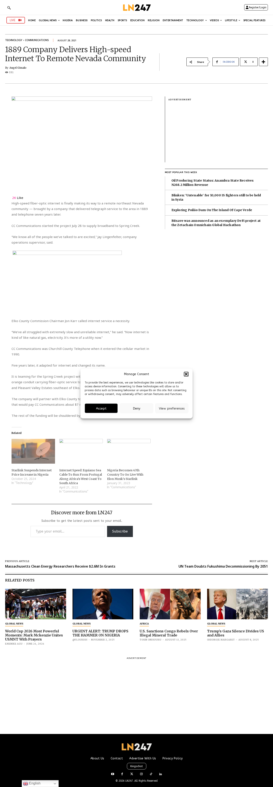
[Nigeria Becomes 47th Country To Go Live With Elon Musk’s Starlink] (129, 451)
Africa (144, 623)
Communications (37, 40)
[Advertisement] (218, 132)
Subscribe (120, 531)
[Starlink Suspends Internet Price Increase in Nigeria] (33, 451)
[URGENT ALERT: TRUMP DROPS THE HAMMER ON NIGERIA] (103, 604)
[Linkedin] (160, 774)
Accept (101, 408)
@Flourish (80, 639)
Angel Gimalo (17, 68)
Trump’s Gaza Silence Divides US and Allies (235, 633)
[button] (186, 374)
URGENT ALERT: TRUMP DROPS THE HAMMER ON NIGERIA (100, 633)
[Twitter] (131, 774)
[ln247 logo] (136, 7)
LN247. (129, 780)
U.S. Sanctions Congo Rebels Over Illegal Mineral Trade (169, 633)
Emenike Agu (14, 643)
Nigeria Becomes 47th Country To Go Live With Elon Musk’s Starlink (125, 474)
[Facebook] (122, 774)
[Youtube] (112, 774)
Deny (136, 408)
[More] (263, 62)
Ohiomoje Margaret (221, 639)
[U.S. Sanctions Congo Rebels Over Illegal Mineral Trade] (170, 604)
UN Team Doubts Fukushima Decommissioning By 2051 (223, 566)
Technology (13, 40)
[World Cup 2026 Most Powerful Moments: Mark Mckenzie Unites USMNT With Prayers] (35, 604)
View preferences (172, 408)
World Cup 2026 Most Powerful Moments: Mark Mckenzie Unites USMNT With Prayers (34, 635)
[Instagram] (141, 774)
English (34, 783)
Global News (14, 623)
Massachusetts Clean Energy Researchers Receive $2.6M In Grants (60, 566)
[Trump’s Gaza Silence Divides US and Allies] (237, 604)
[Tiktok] (151, 774)
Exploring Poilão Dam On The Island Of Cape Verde (211, 210)
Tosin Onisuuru (150, 639)
